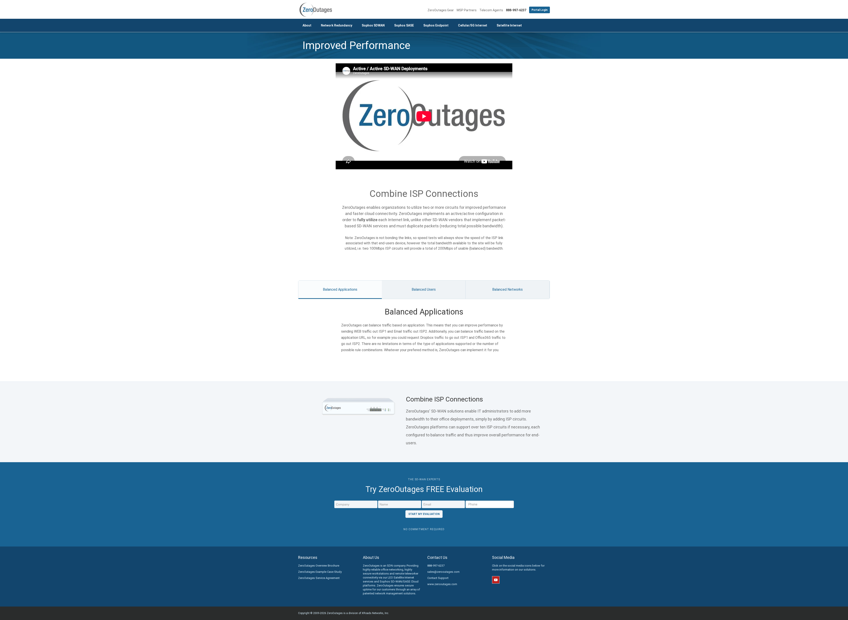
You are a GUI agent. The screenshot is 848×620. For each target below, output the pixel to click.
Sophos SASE (404, 25)
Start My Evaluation (424, 514)
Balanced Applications (340, 289)
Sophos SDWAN (373, 25)
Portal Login (539, 9)
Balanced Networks (507, 289)
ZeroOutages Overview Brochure (318, 565)
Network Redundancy (336, 25)
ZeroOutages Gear (441, 10)
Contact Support (438, 578)
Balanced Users (424, 289)
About (307, 25)
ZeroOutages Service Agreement (319, 578)
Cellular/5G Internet (472, 25)
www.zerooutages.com (442, 584)
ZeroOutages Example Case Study (320, 571)
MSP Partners (467, 10)
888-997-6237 (436, 565)
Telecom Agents (491, 10)
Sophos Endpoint (436, 25)
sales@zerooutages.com (443, 571)
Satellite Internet (509, 25)
